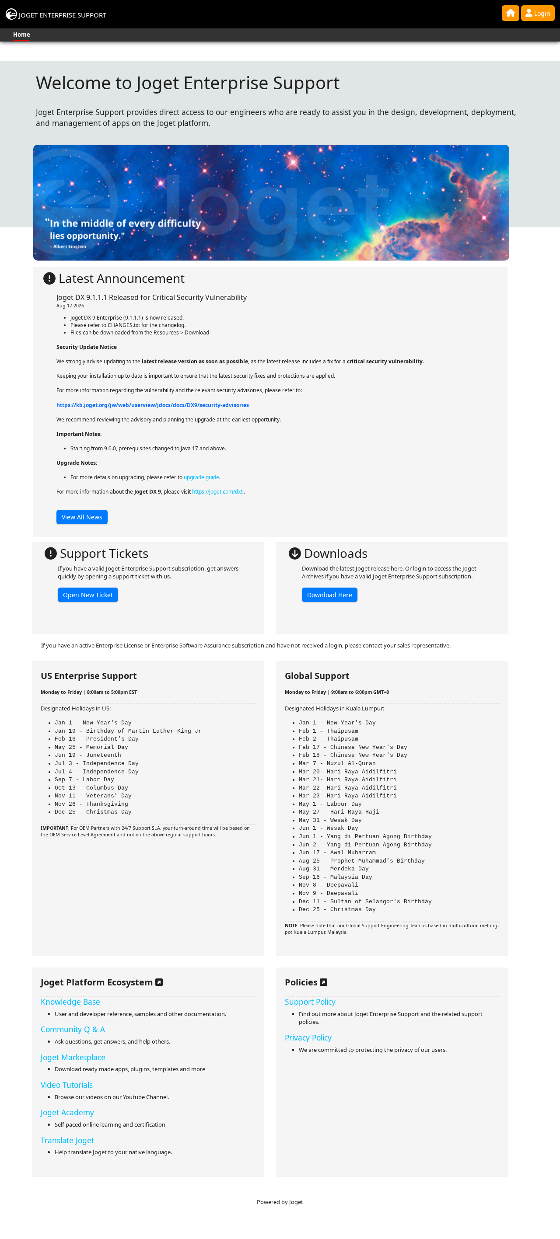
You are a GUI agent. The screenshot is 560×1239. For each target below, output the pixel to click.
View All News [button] (82, 517)
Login (541, 13)
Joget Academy (67, 1112)
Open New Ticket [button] (88, 595)
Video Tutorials (67, 1084)
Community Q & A (73, 1029)
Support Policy (310, 1001)
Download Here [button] (329, 595)
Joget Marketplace (73, 1057)
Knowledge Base (70, 1001)
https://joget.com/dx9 (218, 491)
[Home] (510, 13)
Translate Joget (67, 1140)
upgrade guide (201, 477)
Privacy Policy (308, 1037)
